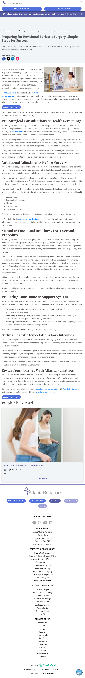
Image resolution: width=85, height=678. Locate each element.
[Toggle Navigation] (81, 3)
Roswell (42, 650)
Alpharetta (42, 622)
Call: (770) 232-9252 (63, 9)
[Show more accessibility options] (4, 14)
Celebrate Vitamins (42, 605)
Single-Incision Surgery (42, 571)
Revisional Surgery (42, 568)
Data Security (38, 669)
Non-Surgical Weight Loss (42, 574)
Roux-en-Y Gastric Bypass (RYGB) (42, 556)
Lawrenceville (42, 635)
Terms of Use (54, 669)
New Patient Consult (16, 501)
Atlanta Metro (42, 653)
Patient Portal (71, 501)
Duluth (42, 626)
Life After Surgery (42, 589)
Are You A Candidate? (42, 538)
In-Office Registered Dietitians (42, 559)
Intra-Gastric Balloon (42, 565)
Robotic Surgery (42, 562)
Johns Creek (43, 638)
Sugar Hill (43, 644)
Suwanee (42, 657)
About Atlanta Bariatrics (42, 532)
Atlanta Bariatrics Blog (42, 592)
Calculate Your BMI (42, 541)
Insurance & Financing (42, 544)
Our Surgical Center (42, 581)
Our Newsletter (42, 611)
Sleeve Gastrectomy (42, 553)
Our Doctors (42, 535)
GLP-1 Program (42, 577)
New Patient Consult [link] (22, 9)
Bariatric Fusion (42, 602)
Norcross (42, 647)
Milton (42, 629)
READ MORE (42, 478)
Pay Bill (43, 506)
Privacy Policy (28, 669)
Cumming (42, 632)
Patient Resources (42, 595)
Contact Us (54, 501)
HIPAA (47, 669)
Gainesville (42, 641)
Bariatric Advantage (42, 598)
